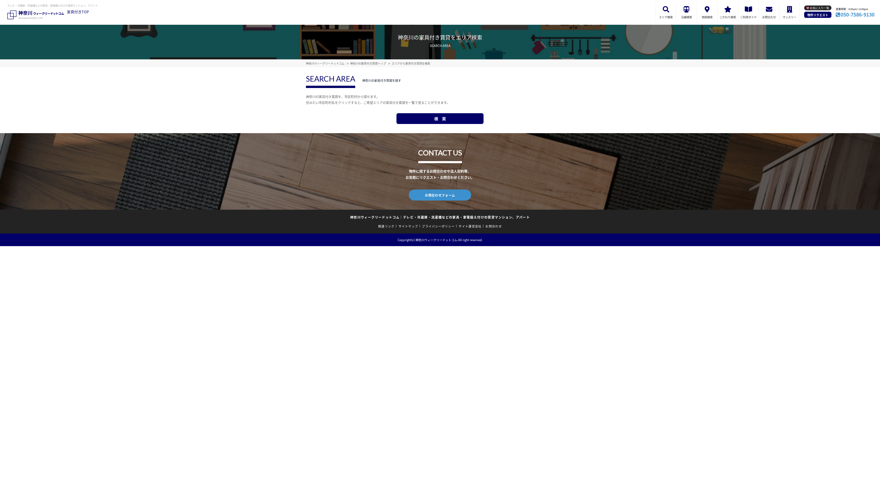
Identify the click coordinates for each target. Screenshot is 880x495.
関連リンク (386, 226)
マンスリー (789, 17)
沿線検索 (686, 17)
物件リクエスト (817, 15)
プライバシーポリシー (438, 226)
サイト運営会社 (470, 226)
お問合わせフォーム (440, 195)
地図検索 (707, 17)
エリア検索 (666, 17)
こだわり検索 (728, 17)
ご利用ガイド (748, 17)
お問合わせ (769, 17)
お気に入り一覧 (819, 8)
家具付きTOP (78, 11)
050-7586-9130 (857, 14)
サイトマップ (408, 226)
